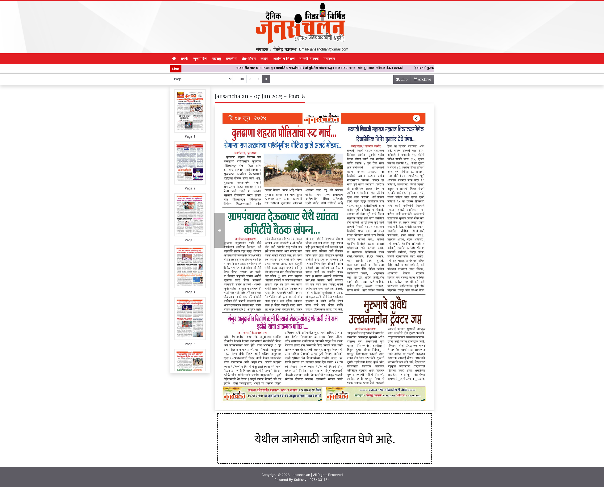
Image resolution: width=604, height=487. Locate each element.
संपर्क (184, 58)
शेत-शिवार (248, 58)
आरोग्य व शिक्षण (284, 58)
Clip (404, 79)
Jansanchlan (300, 475)
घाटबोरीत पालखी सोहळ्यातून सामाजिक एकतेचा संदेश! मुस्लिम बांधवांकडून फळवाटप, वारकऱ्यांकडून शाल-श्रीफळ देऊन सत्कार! (267, 68)
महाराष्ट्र (216, 58)
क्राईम (264, 58)
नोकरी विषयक (309, 58)
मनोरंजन (329, 58)
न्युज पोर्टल (200, 58)
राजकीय (231, 58)
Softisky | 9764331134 (312, 480)
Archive (424, 79)
